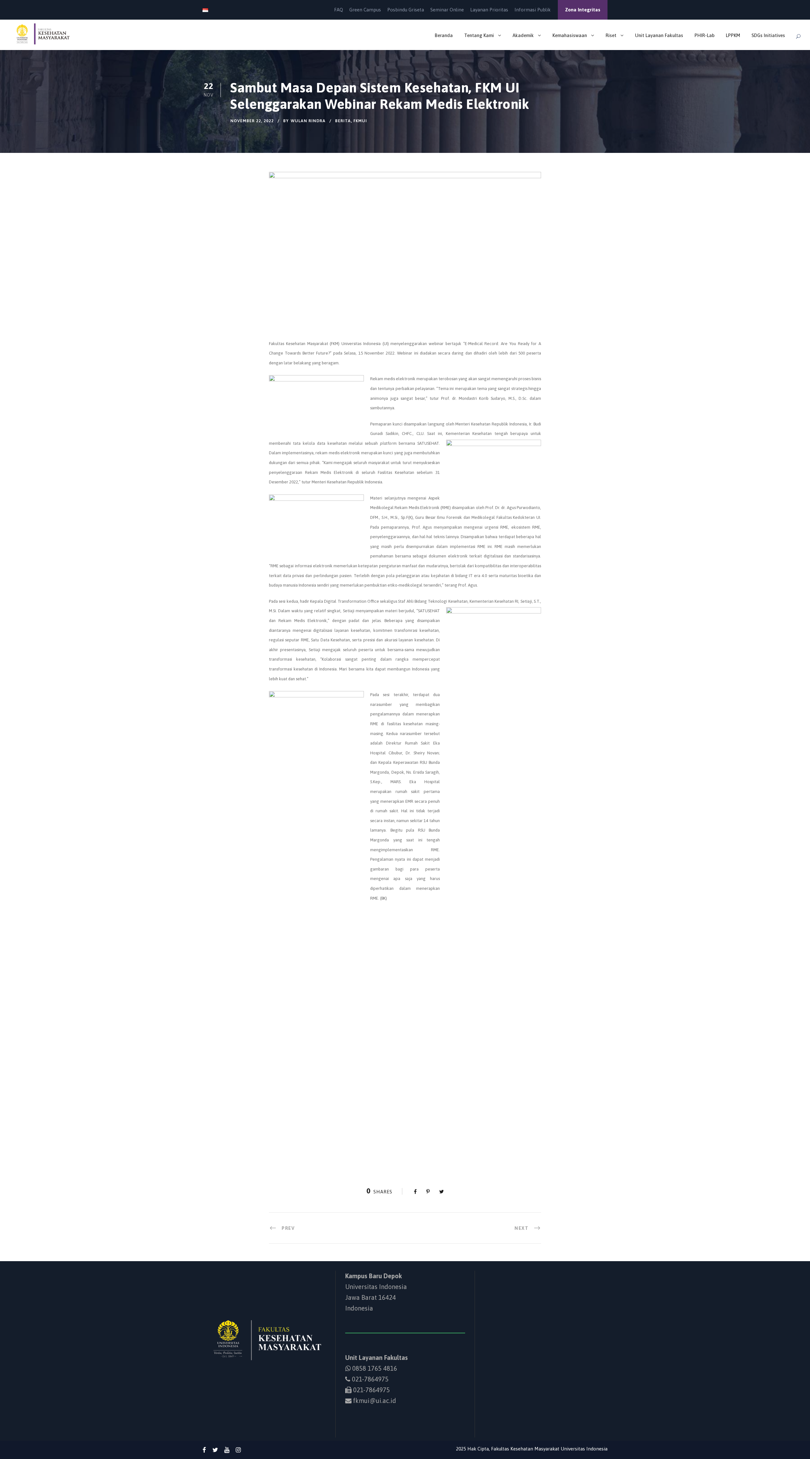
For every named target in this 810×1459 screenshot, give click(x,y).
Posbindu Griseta (405, 9)
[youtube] (226, 1450)
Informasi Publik (532, 9)
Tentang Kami (479, 35)
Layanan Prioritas (489, 9)
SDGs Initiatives (768, 35)
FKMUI (360, 120)
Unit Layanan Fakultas (659, 35)
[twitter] (215, 1450)
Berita (343, 120)
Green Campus (365, 9)
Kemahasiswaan (569, 35)
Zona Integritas (582, 9)
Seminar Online (447, 9)
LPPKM (733, 35)
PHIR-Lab (704, 35)
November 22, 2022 (252, 120)
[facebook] (204, 1450)
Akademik (523, 35)
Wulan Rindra (308, 120)
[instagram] (238, 1450)
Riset (611, 35)
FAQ (338, 9)
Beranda (444, 35)
